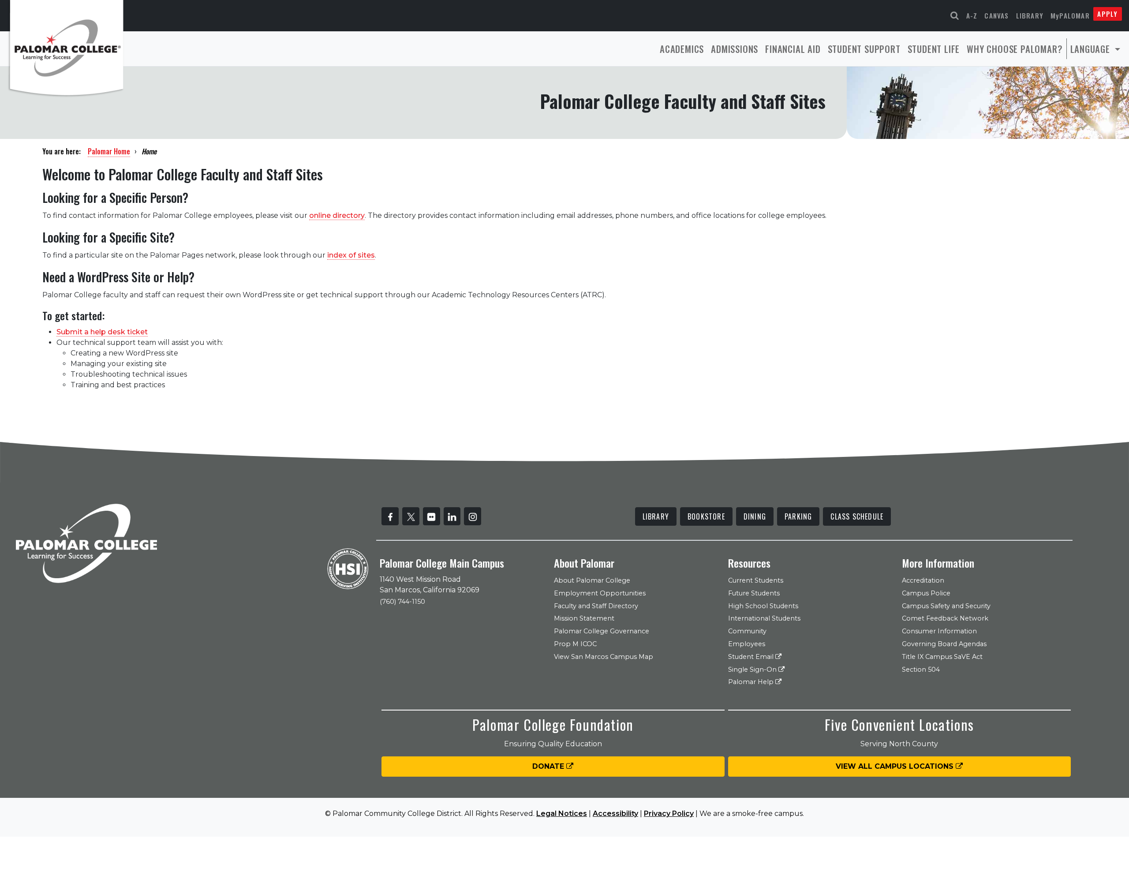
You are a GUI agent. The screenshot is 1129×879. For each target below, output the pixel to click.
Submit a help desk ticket (102, 332)
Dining (755, 516)
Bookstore (706, 516)
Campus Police (926, 593)
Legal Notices (561, 813)
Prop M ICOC (575, 644)
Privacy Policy (669, 813)
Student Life (934, 49)
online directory (337, 215)
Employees (746, 644)
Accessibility (615, 813)
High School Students (763, 606)
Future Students (754, 593)
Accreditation (923, 580)
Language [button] (1091, 49)
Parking (798, 516)
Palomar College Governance (601, 631)
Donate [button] (549, 766)
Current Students (755, 580)
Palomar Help (751, 682)
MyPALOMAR (1070, 15)
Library (1029, 15)
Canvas (996, 15)
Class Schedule (856, 516)
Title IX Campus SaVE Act (942, 657)
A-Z (972, 15)
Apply (1107, 14)
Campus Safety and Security (946, 606)
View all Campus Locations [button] (896, 766)
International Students (764, 618)
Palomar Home (109, 151)
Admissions (734, 49)
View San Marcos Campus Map (603, 657)
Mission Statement (584, 618)
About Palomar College (592, 580)
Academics (682, 49)
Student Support (864, 49)
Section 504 (921, 669)
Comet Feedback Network (945, 618)
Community (747, 631)
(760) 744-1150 (402, 602)
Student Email (751, 657)
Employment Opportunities (600, 593)
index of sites (351, 255)
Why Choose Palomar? (1014, 49)
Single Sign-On (753, 669)
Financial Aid (792, 49)
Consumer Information (939, 631)
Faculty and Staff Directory (596, 606)
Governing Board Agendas (944, 644)
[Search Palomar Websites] (955, 15)
